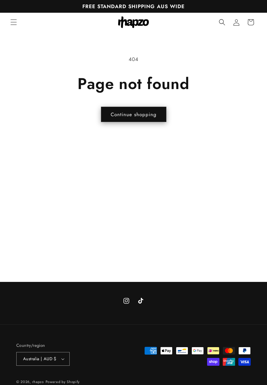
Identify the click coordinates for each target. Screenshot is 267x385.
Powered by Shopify (63, 381)
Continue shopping (134, 114)
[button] (14, 22)
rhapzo (38, 381)
